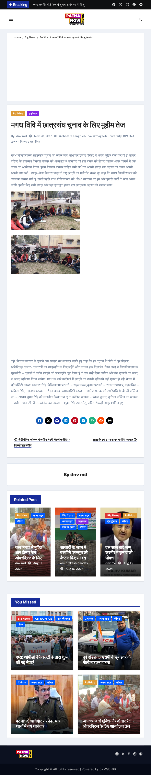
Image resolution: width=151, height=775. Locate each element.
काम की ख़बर (68, 527)
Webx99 (110, 769)
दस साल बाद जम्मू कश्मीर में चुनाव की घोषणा (119, 552)
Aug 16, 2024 (74, 569)
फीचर (20, 521)
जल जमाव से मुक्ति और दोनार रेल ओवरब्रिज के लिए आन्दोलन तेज (28, 555)
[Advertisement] (76, 69)
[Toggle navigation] (11, 19)
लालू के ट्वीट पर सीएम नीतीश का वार (113, 439)
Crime (89, 618)
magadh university (109, 136)
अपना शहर (38, 515)
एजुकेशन (33, 113)
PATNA (129, 136)
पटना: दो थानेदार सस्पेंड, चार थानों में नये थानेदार (38, 723)
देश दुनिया (112, 521)
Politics (18, 113)
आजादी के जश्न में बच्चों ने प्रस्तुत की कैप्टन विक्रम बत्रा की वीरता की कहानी (74, 555)
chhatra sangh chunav (76, 136)
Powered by (90, 769)
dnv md (21, 136)
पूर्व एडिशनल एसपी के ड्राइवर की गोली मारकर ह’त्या (107, 659)
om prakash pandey (74, 563)
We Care (67, 515)
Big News (113, 515)
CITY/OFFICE (43, 618)
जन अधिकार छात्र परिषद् (26, 142)
